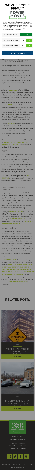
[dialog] (17, 29)
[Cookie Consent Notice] (17, 29)
